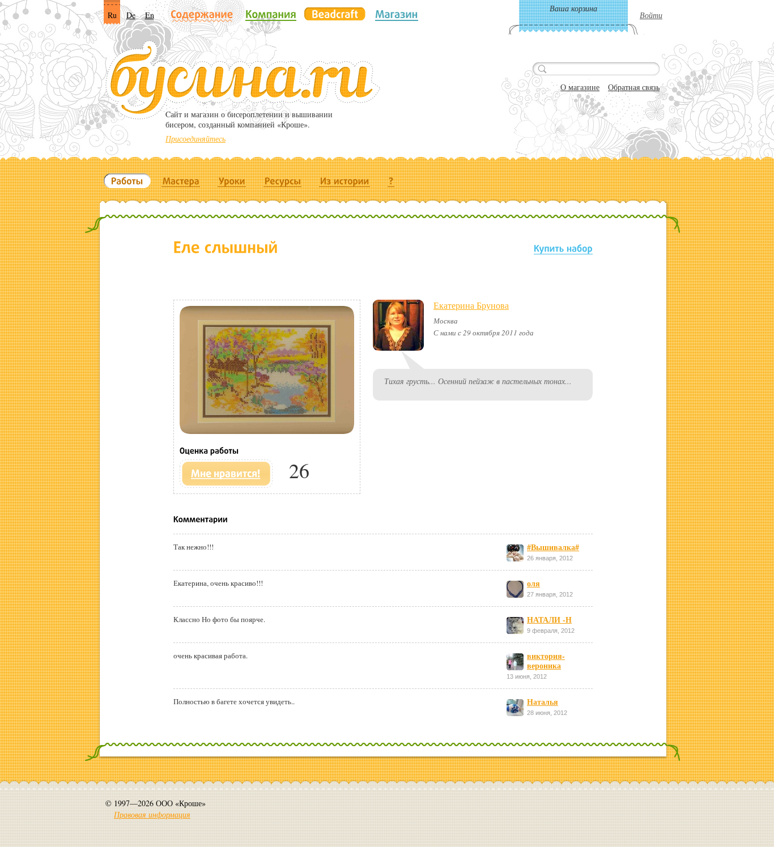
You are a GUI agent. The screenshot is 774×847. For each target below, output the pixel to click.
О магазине (579, 87)
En (149, 15)
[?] (391, 180)
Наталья (542, 702)
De (130, 15)
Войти (651, 15)
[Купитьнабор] (563, 247)
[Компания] (270, 14)
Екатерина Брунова (471, 305)
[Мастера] (181, 180)
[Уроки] (232, 180)
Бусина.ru (242, 80)
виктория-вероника (546, 660)
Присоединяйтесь (195, 138)
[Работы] (127, 180)
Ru (112, 15)
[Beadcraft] (334, 13)
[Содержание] (202, 15)
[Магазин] (396, 14)
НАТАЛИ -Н (549, 619)
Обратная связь (634, 87)
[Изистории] (345, 180)
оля (533, 583)
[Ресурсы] (282, 180)
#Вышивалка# (553, 547)
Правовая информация (152, 814)
